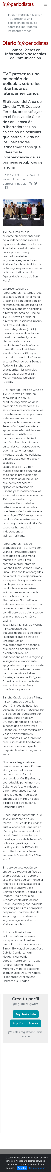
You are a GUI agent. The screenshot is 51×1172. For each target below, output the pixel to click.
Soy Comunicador (25, 1023)
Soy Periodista (25, 1014)
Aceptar (22, 1168)
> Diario (35, 14)
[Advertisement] (23, 1091)
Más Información (36, 1168)
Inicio (12, 14)
